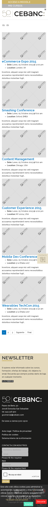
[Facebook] (13, 426)
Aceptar (28, 504)
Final (29, 332)
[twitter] (10, 426)
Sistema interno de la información (16, 438)
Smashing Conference (18, 110)
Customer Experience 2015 (21, 208)
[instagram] (6, 426)
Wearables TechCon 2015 (20, 305)
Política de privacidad (22, 431)
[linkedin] (3, 426)
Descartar (41, 502)
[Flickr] (20, 426)
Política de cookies (10, 435)
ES (8, 25)
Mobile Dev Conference (19, 257)
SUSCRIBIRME (8, 381)
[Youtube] (16, 426)
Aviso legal (6, 431)
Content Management (18, 159)
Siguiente (20, 332)
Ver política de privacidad (17, 500)
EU (4, 25)
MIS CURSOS (15, 5)
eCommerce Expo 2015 (19, 61)
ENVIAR (6, 481)
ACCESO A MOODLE (19, 2)
